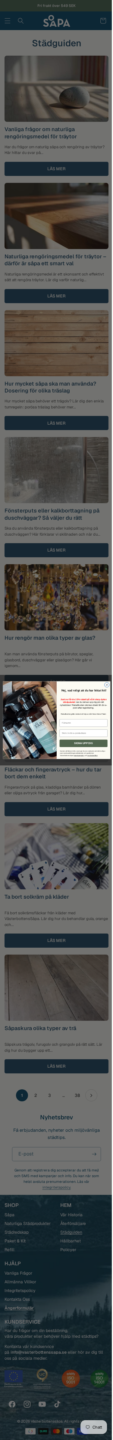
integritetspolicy (76, 755)
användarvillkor (90, 755)
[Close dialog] (104, 684)
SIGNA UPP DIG (81, 743)
